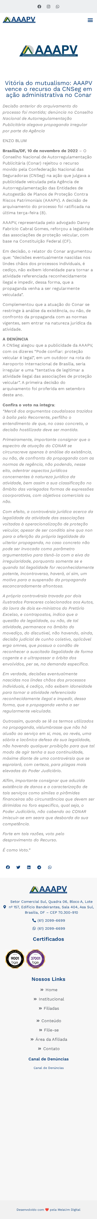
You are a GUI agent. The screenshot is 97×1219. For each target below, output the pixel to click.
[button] (90, 19)
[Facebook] (39, 6)
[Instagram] (49, 6)
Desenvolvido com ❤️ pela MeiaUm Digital (48, 1210)
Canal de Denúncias (48, 1059)
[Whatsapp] (58, 6)
